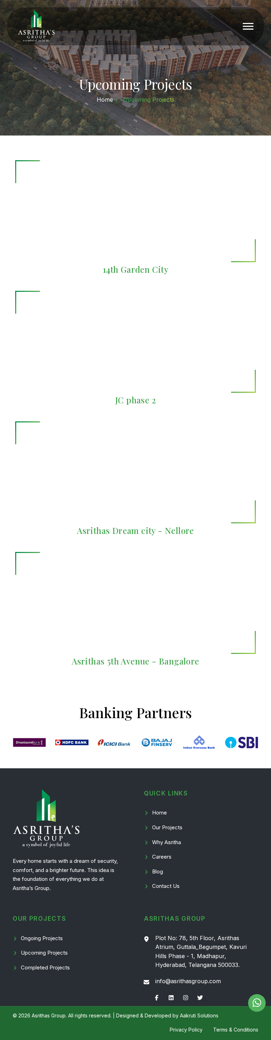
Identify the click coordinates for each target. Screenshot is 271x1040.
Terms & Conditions (235, 1030)
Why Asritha (166, 842)
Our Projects (167, 827)
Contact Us (166, 886)
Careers (161, 856)
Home (105, 99)
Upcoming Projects (44, 952)
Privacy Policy (186, 1030)
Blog (157, 871)
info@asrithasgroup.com (188, 981)
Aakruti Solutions (199, 1015)
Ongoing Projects (42, 938)
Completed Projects (45, 967)
